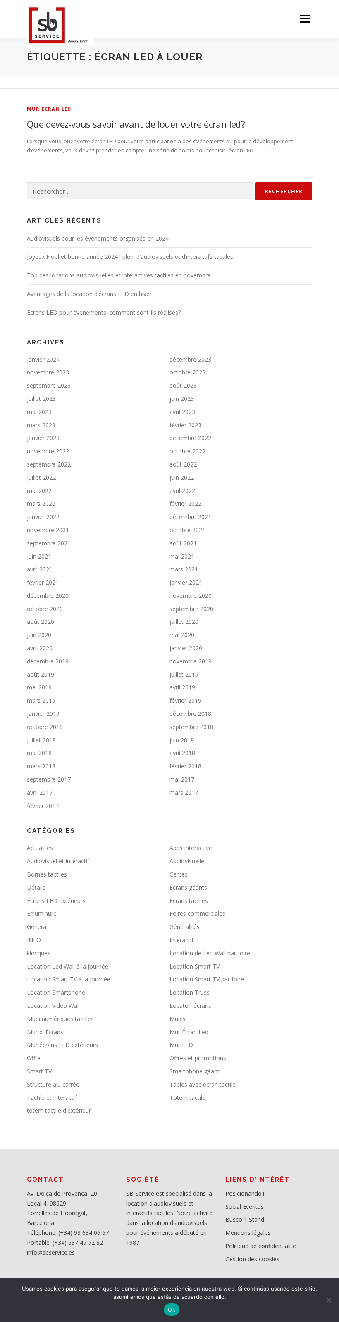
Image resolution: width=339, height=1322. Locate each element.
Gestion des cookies (252, 1259)
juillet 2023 (41, 399)
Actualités (40, 848)
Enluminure (42, 913)
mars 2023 (41, 425)
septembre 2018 (191, 727)
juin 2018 (182, 740)
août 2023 (183, 385)
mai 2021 (182, 556)
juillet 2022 (41, 477)
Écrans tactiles (189, 901)
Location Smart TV (195, 966)
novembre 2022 (48, 451)
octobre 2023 (187, 372)
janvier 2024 (43, 359)
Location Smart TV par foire (207, 979)
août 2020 (40, 621)
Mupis (178, 1019)
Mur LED (181, 1045)
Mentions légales (248, 1233)
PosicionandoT (245, 1193)
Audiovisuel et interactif (58, 861)
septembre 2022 (49, 464)
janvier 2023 (43, 438)
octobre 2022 (187, 451)
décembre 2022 (190, 438)
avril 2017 (40, 792)
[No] (329, 1300)
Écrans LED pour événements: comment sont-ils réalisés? (104, 312)
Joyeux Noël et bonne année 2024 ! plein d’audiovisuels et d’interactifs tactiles (130, 257)
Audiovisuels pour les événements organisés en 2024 (98, 238)
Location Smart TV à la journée (68, 979)
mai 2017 (182, 779)
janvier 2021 (186, 582)
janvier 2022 (43, 517)
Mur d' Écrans (45, 1032)
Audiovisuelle (187, 861)
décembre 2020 (48, 595)
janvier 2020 (186, 648)
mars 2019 (41, 700)
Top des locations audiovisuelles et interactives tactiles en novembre (119, 275)
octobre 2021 (187, 530)
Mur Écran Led (49, 109)
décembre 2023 (190, 359)
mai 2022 (39, 491)
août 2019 (40, 674)
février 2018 (185, 766)
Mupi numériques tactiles (60, 1019)
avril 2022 (182, 491)
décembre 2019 (48, 661)
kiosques (38, 953)
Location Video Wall (53, 1005)
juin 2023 (182, 399)
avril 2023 (182, 412)
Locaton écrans (190, 1005)
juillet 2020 (184, 621)
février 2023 (185, 425)
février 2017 (43, 806)
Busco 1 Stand (244, 1219)
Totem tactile (187, 1098)
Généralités (185, 927)
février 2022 (185, 503)
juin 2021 (39, 556)
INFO (34, 940)
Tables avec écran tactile (203, 1084)
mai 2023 (39, 412)
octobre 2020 (45, 609)
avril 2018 (182, 753)
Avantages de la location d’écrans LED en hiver (89, 294)
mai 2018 (39, 753)
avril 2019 (182, 687)
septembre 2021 (49, 543)
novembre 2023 (48, 372)
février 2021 (43, 582)
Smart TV (39, 1071)
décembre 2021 (190, 517)
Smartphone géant (195, 1071)
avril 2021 (40, 569)
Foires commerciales (197, 913)
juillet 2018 (41, 740)
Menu (305, 18)
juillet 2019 (184, 674)
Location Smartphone (56, 992)
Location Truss (190, 992)
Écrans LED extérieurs (56, 901)
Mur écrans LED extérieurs (62, 1045)
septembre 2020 (191, 609)
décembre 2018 (190, 714)
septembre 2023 (49, 385)
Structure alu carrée (53, 1084)
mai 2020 (182, 635)
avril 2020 (40, 648)
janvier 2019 (43, 714)
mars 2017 (184, 792)
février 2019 (185, 700)
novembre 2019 (191, 661)
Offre (34, 1058)
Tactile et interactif (52, 1098)
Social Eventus (244, 1207)
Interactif (181, 940)
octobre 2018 (45, 727)
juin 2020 (39, 635)
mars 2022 (41, 503)
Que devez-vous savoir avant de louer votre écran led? (136, 124)
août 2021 (183, 543)
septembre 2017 (49, 779)
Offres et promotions (198, 1058)
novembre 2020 (191, 595)
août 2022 (183, 464)
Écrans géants (188, 887)
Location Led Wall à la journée (67, 966)
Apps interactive (191, 848)
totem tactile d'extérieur (59, 1110)
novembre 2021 (48, 530)
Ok (171, 1309)
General (37, 927)
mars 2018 (41, 766)
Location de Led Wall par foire (210, 953)
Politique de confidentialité (260, 1246)
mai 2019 (39, 687)
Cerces (179, 874)
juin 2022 (182, 477)
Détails (36, 887)
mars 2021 (184, 569)
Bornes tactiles (47, 874)
